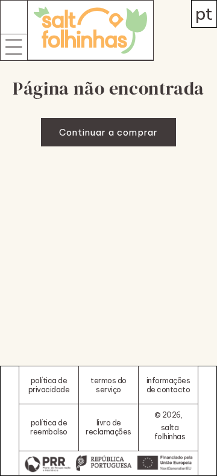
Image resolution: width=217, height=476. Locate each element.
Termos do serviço (108, 385)
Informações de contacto (168, 385)
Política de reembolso (49, 427)
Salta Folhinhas (170, 432)
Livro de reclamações (108, 427)
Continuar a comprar (108, 132)
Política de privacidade (49, 385)
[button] (14, 47)
